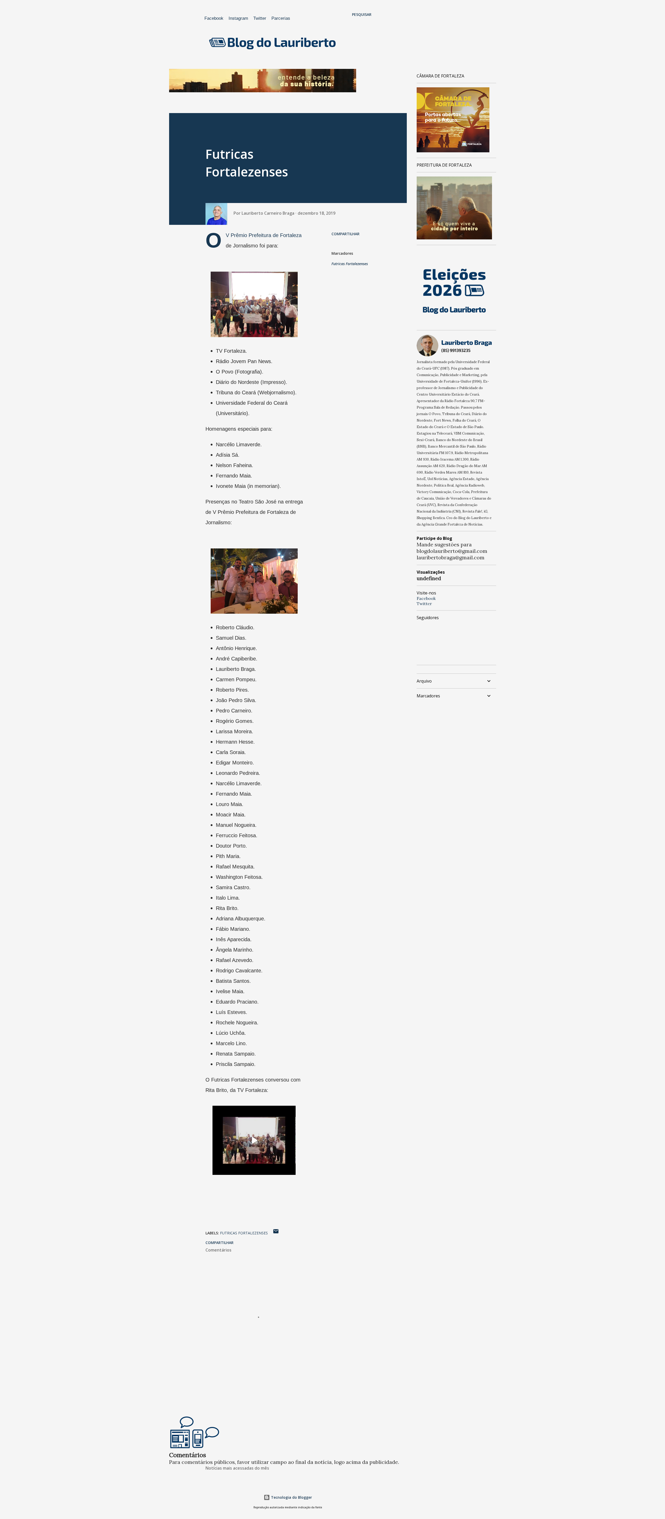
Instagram (238, 18)
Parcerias (280, 18)
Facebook (213, 18)
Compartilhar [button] (345, 233)
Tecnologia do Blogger (291, 1497)
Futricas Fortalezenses (349, 263)
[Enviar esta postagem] (276, 1232)
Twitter (259, 18)
